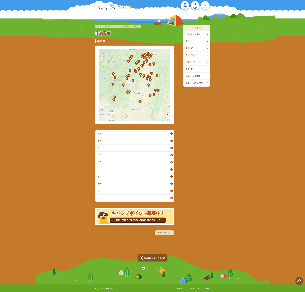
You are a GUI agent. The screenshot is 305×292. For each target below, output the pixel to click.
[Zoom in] (167, 114)
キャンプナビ (112, 26)
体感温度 (125, 26)
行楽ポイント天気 (193, 34)
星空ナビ (189, 69)
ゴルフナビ (190, 62)
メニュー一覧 (177, 288)
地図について (163, 233)
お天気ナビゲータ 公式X (154, 258)
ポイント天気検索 (193, 76)
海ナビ (188, 41)
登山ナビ (189, 48)
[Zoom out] (167, 117)
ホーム (100, 26)
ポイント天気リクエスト (195, 83)
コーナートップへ (154, 268)
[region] (134, 85)
